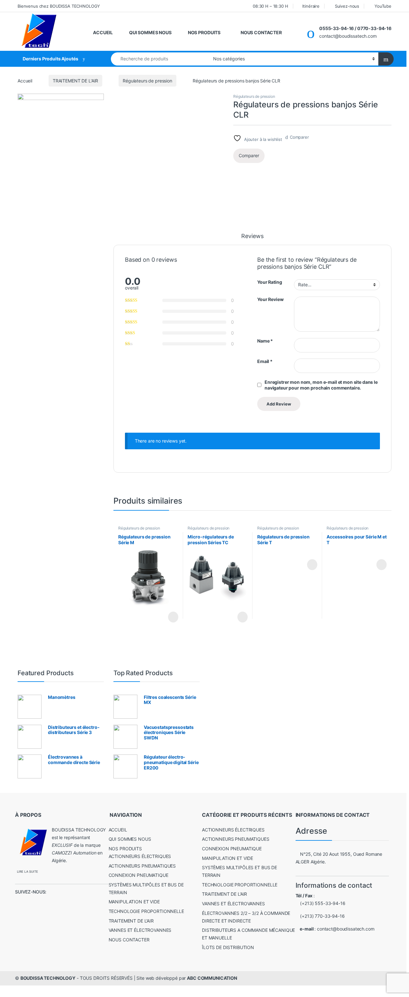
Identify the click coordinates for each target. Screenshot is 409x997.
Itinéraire (311, 6)
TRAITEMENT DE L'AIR (75, 80)
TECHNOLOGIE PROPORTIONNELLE (146, 911)
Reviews (252, 236)
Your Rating (269, 282)
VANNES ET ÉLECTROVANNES (140, 930)
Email (265, 361)
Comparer (299, 137)
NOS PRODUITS (204, 32)
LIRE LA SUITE (27, 871)
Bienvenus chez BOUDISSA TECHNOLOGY (59, 6)
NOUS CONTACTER (261, 32)
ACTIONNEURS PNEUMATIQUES (142, 866)
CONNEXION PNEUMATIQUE (138, 875)
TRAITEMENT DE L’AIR (131, 921)
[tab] (252, 239)
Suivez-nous (347, 6)
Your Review (270, 299)
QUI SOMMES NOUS (150, 32)
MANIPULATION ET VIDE (134, 901)
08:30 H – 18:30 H (270, 6)
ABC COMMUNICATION (212, 978)
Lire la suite (173, 617)
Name (265, 341)
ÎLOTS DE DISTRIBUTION (228, 947)
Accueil (25, 80)
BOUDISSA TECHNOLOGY (47, 978)
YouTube (382, 6)
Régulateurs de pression (147, 80)
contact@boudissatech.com (345, 928)
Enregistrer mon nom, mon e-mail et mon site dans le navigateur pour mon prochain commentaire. (321, 384)
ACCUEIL (103, 32)
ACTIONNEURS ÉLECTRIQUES (140, 856)
